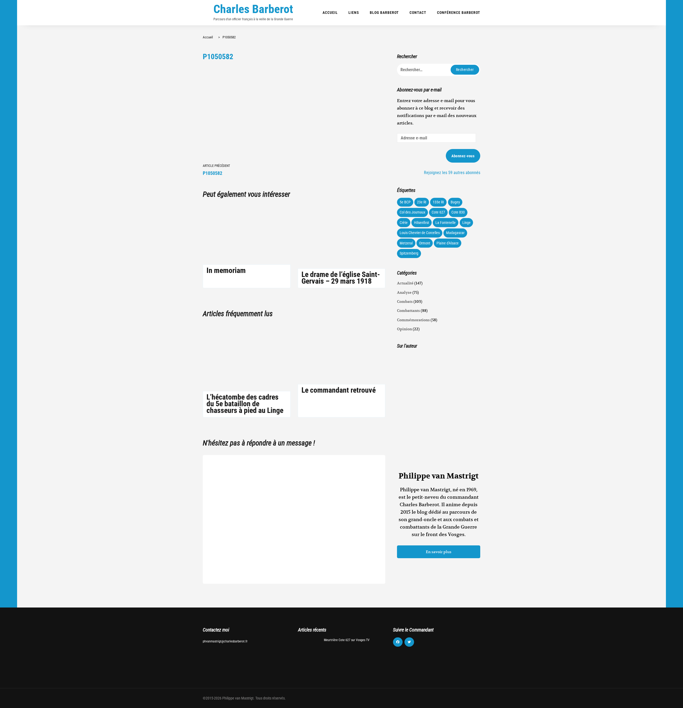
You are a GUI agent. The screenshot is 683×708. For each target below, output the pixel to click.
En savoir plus (438, 551)
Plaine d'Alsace (447, 243)
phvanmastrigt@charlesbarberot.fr (225, 641)
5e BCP (405, 202)
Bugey (455, 202)
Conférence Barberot (458, 12)
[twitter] (409, 642)
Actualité (405, 283)
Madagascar (455, 233)
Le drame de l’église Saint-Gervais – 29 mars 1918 (340, 277)
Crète (404, 222)
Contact (418, 12)
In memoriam (226, 270)
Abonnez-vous (462, 156)
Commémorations (413, 319)
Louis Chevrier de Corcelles (420, 233)
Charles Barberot (253, 9)
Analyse (404, 292)
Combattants (408, 310)
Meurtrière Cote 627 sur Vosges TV (347, 640)
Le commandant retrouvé (338, 390)
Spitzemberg (409, 253)
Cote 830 (458, 212)
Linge (466, 222)
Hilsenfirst (421, 222)
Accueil (330, 12)
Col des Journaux (412, 212)
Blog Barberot (384, 12)
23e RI (421, 202)
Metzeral (406, 243)
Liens (353, 12)
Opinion (404, 329)
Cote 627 (438, 212)
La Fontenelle (445, 222)
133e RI (438, 202)
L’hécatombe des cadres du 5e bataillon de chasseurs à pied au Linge (245, 404)
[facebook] (398, 642)
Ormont (424, 243)
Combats (405, 301)
